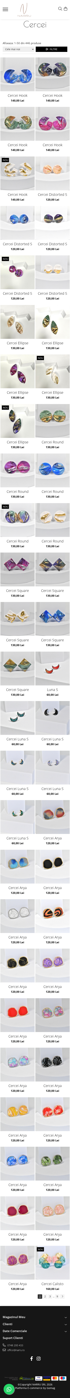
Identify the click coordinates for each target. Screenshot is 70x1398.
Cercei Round (53, 442)
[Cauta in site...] (60, 9)
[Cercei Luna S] (17, 718)
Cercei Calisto (52, 1283)
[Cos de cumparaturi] (65, 9)
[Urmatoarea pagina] (62, 1296)
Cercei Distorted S (52, 194)
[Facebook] (31, 1358)
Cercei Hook (17, 95)
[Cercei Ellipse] (17, 322)
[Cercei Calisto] (52, 1263)
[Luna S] (52, 668)
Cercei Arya (52, 838)
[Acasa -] (24, 10)
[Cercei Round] (52, 421)
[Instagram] (38, 1358)
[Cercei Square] (17, 569)
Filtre (52, 49)
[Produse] (6, 10)
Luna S (52, 689)
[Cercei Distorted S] (52, 173)
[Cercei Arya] (52, 817)
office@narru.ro (16, 1350)
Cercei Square (17, 590)
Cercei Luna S (17, 739)
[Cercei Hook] (17, 74)
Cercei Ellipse (17, 343)
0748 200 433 (15, 1345)
